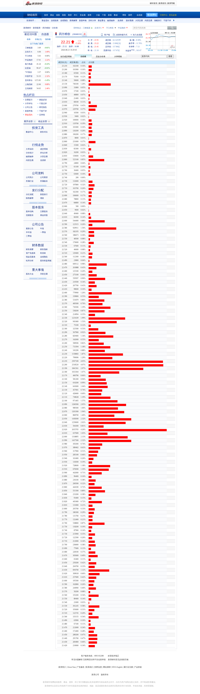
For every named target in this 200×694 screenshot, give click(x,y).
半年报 (29, 232)
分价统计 (29, 153)
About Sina (71, 667)
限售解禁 (73, 20)
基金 (52, 15)
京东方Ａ (28, 52)
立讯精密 (28, 88)
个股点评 (43, 103)
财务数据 (38, 245)
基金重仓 (101, 20)
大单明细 (118, 56)
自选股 (139, 15)
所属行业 (29, 181)
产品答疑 (138, 667)
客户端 (107, 35)
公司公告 (28, 107)
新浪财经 (27, 28)
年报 (42, 228)
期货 (70, 15)
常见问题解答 (77, 659)
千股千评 (167, 20)
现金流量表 (30, 257)
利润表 (43, 253)
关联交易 (44, 274)
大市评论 (28, 103)
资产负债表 (30, 253)
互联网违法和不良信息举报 (94, 659)
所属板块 (44, 181)
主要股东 (44, 211)
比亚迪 (28, 68)
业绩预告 (64, 20)
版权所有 (104, 674)
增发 (42, 198)
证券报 (42, 115)
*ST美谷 (28, 72)
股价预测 (129, 20)
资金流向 (45, 20)
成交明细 (44, 149)
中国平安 (28, 76)
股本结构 (29, 211)
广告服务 (80, 667)
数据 (116, 15)
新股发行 (44, 194)
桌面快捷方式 (121, 35)
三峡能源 (86, 28)
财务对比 (44, 132)
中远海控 (121, 28)
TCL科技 (109, 28)
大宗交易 (139, 20)
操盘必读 (43, 100)
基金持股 (44, 215)
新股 (110, 15)
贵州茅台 (28, 80)
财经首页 (153, 3)
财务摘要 (29, 249)
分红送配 (29, 194)
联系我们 (89, 667)
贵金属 (82, 15)
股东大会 (29, 274)
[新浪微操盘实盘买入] (84, 34)
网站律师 (107, 667)
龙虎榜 (120, 20)
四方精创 (46, 28)
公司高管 (44, 177)
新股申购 (83, 20)
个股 (104, 15)
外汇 (76, 15)
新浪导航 (171, 3)
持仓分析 (44, 153)
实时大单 (92, 20)
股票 (46, 15)
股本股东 (38, 207)
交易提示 (28, 100)
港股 (58, 15)
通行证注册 (128, 667)
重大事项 (38, 269)
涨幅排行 (158, 20)
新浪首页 (162, 3)
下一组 (174, 20)
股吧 (130, 15)
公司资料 (38, 173)
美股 (64, 15)
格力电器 (28, 64)
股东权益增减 (45, 261)
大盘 (98, 15)
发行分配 (38, 190)
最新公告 (29, 228)
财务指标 (44, 249)
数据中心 (29, 132)
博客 (124, 15)
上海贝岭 (28, 84)
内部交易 (148, 20)
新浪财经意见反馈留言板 (118, 659)
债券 (89, 15)
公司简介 (29, 177)
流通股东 (29, 215)
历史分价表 (100, 56)
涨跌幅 (48, 39)
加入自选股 (137, 35)
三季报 (29, 236)
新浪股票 (36, 28)
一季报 (43, 232)
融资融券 (111, 20)
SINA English (117, 667)
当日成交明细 (66, 56)
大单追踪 (29, 149)
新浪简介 (62, 667)
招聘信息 (98, 667)
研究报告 (43, 107)
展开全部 (28, 121)
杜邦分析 (29, 261)
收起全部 (42, 121)
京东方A (98, 28)
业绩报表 (54, 20)
